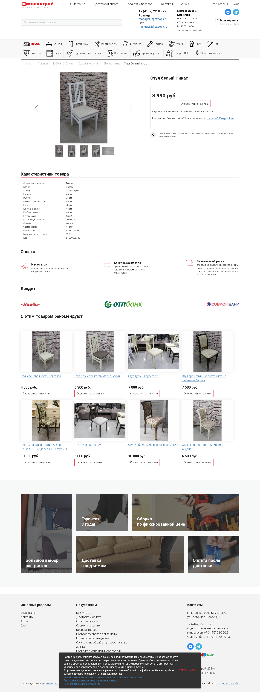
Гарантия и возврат (139, 4)
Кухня (179, 44)
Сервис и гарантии (88, 625)
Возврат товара (86, 629)
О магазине (77, 4)
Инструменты (109, 44)
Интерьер (135, 44)
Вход (236, 4)
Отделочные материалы (87, 53)
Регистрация (220, 4)
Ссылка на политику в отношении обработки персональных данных (103, 677)
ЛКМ (198, 44)
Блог (24, 625)
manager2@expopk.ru (153, 26)
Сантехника (121, 53)
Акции (185, 4)
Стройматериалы (150, 53)
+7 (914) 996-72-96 (219, 637)
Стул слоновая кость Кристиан (41, 376)
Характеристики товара (45, 174)
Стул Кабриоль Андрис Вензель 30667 (153, 445)
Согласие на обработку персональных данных (91, 680)
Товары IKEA (181, 53)
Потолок (36, 53)
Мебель (35, 44)
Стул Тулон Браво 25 (87, 445)
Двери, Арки (81, 44)
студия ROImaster (227, 683)
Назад (27, 63)
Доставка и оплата (106, 4)
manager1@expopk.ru (153, 19)
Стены (57, 53)
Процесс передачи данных (93, 638)
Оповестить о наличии (195, 103)
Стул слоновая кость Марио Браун (97, 376)
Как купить (83, 612)
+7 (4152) (210, 632)
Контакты (166, 4)
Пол (216, 44)
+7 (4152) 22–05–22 (200, 624)
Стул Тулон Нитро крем (143, 376)
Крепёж (158, 44)
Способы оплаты (87, 621)
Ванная (57, 44)
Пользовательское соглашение (97, 634)
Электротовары (210, 53)
